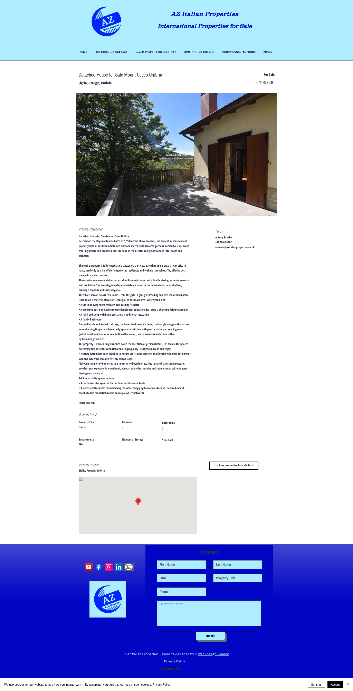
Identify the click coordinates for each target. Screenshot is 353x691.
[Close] (348, 684)
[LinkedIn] (119, 567)
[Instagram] (109, 567)
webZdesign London (213, 654)
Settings (316, 684)
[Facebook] (99, 567)
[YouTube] (89, 567)
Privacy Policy (161, 684)
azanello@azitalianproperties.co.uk (235, 247)
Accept (335, 684)
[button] (176, 154)
